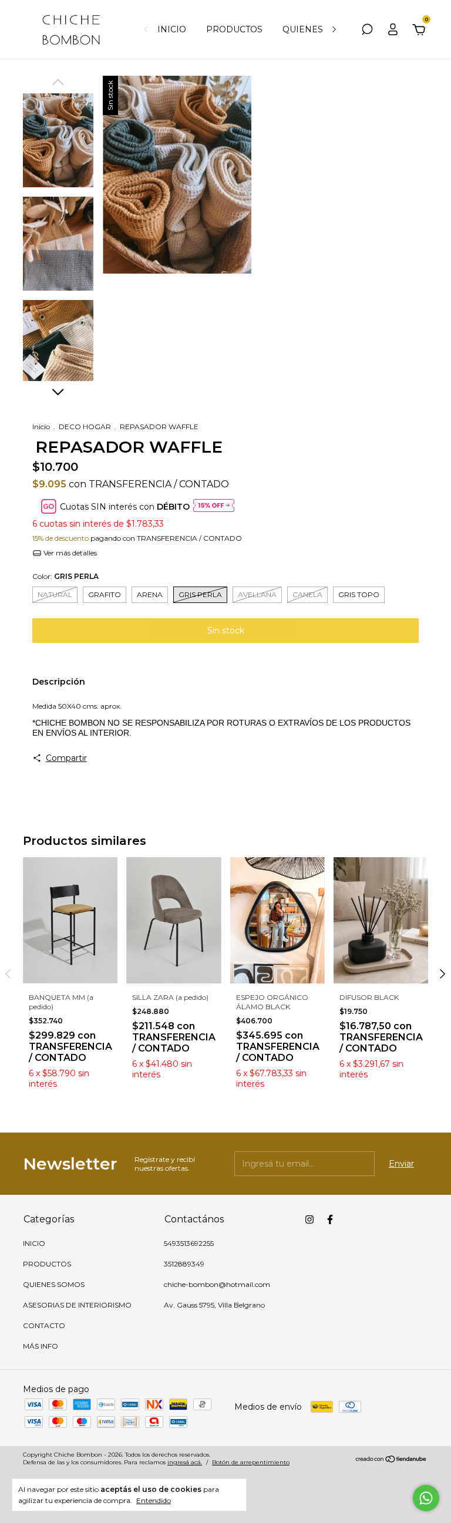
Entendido (153, 1500)
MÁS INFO (40, 1346)
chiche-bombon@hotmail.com (217, 1284)
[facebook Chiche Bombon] (330, 1219)
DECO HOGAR (85, 426)
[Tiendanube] (391, 1460)
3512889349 (184, 1263)
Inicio (41, 426)
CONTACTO (44, 1325)
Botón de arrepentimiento (251, 1462)
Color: (65, 576)
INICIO (171, 29)
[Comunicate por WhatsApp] (426, 1498)
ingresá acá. (184, 1462)
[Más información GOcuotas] (213, 506)
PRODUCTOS (234, 29)
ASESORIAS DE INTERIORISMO (77, 1304)
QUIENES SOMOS (320, 29)
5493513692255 (189, 1243)
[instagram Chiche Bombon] (309, 1219)
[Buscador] (367, 31)
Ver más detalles (69, 552)
